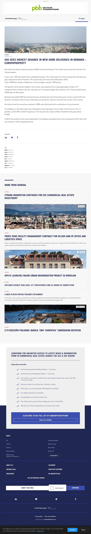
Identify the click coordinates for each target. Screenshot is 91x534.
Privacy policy (39, 516)
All (7, 440)
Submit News (54, 455)
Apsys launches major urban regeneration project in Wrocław (40, 275)
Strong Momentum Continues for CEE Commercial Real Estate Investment (39, 197)
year (6, 167)
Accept (72, 530)
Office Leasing (52, 444)
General (7, 54)
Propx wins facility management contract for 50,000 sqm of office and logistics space (45, 238)
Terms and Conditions (50, 516)
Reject (83, 530)
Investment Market (53, 440)
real (5, 163)
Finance (8, 444)
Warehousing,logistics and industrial (12, 455)
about (6, 152)
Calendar (51, 465)
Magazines (10, 473)
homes (6, 156)
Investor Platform (55, 469)
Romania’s (7, 165)
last (5, 158)
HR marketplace (54, 473)
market (6, 160)
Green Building (10, 451)
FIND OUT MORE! (45, 420)
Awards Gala (11, 469)
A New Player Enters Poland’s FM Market (24, 294)
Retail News (51, 447)
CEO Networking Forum (35, 478)
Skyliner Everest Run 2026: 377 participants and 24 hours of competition (39, 285)
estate (6, 154)
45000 (6, 150)
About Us (9, 465)
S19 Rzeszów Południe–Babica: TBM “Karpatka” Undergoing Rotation (43, 330)
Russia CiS (51, 451)
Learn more (40, 531)
